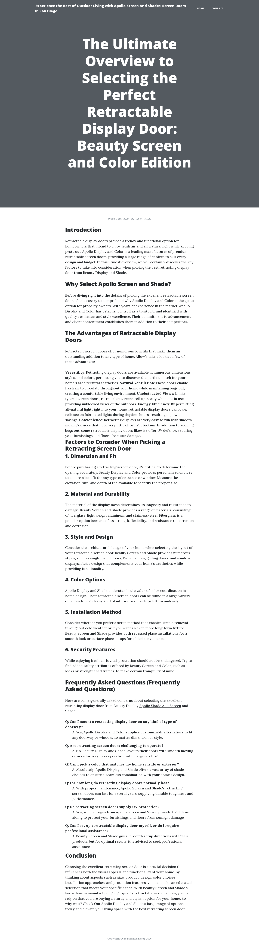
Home (200, 8)
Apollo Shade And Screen (160, 705)
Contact (217, 8)
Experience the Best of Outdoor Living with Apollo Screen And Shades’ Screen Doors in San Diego (110, 8)
